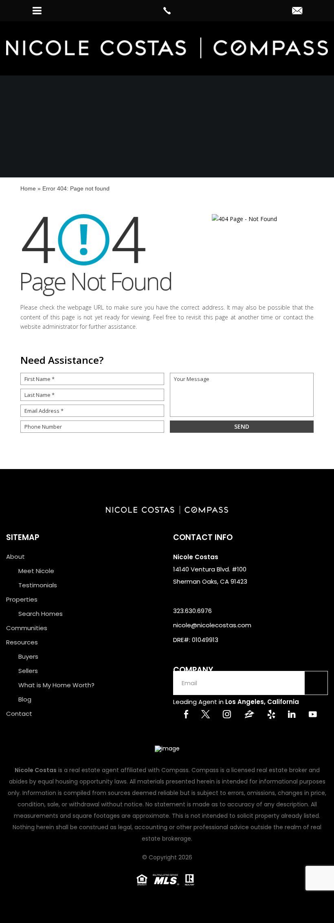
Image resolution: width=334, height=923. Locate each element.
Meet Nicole (36, 571)
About (15, 556)
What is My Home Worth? (56, 685)
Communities (26, 628)
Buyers (28, 656)
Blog (24, 699)
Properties (21, 599)
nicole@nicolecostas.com (212, 625)
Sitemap (22, 537)
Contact (19, 714)
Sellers (28, 671)
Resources (22, 642)
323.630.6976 (192, 611)
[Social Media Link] (186, 715)
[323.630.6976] (167, 10)
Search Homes (40, 614)
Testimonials (37, 585)
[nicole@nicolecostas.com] (297, 11)
